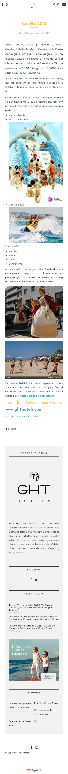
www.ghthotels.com (24, 410)
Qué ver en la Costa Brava (20, 723)
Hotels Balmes (26, 395)
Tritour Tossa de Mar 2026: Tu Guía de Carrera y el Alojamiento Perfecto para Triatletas (31, 608)
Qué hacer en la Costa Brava (43, 712)
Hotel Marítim (46, 395)
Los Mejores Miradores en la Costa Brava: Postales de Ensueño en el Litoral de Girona (34, 618)
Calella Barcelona (29, 416)
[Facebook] (31, 580)
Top (36, 721)
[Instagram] (7, 4)
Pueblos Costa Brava (46, 703)
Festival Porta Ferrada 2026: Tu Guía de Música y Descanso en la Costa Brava (32, 627)
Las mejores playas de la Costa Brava (20, 705)
